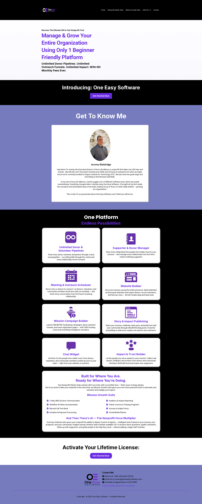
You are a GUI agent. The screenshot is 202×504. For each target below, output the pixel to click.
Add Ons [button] (146, 10)
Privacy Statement (110, 486)
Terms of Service (127, 486)
